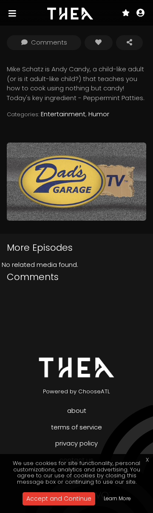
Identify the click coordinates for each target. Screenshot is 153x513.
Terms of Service (76, 427)
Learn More (117, 498)
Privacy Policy (76, 443)
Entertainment (63, 113)
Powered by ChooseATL (76, 391)
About (76, 410)
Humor (98, 113)
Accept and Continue (58, 498)
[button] (140, 13)
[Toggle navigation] (13, 14)
